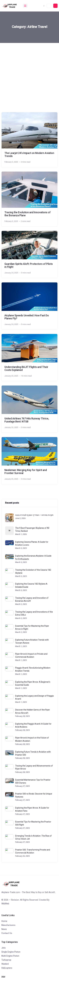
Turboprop (6, 960)
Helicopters (6, 968)
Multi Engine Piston (10, 956)
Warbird (5, 964)
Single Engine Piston (10, 952)
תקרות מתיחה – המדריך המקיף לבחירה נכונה (34, 515)
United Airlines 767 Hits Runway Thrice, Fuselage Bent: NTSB (26, 420)
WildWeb (5, 903)
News (4, 929)
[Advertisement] (29, 74)
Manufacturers (8, 925)
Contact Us (6, 933)
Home (4, 921)
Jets (3, 948)
